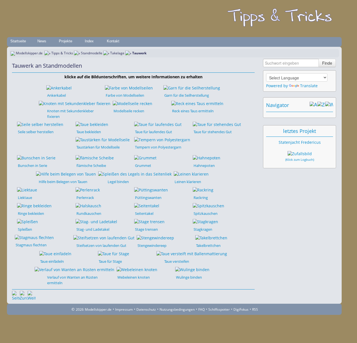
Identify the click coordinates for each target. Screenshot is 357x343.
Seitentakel (144, 213)
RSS (255, 309)
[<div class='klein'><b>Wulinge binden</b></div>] (192, 269)
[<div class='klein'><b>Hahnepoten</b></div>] (206, 157)
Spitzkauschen (206, 213)
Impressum (124, 309)
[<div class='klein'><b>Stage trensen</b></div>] (149, 221)
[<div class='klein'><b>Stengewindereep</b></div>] (155, 237)
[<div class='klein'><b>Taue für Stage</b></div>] (113, 253)
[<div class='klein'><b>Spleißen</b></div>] (27, 221)
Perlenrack (85, 197)
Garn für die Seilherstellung (186, 95)
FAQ (201, 309)
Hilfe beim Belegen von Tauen (63, 181)
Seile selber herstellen (36, 131)
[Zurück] (24, 295)
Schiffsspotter (219, 309)
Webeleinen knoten (133, 277)
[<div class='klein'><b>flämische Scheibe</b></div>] (95, 157)
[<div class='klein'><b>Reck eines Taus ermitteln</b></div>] (197, 103)
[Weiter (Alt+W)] (329, 105)
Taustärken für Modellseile (98, 147)
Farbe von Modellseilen (125, 95)
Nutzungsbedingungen (177, 309)
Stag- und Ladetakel (92, 229)
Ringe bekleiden (31, 213)
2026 (80, 309)
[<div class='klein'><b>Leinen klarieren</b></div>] (191, 173)
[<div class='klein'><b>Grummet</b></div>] (145, 157)
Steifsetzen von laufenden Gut (101, 245)
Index (89, 41)
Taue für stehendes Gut (213, 131)
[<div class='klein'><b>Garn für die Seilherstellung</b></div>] (191, 87)
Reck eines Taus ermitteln (193, 110)
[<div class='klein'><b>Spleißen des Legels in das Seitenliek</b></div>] (135, 173)
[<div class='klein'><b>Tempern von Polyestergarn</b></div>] (162, 139)
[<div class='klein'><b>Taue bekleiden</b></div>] (92, 124)
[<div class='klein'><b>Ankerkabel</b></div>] (59, 87)
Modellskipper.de (29, 53)
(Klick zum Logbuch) (299, 160)
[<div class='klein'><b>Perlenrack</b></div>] (88, 189)
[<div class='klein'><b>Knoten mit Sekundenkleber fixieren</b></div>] (74, 103)
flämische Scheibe (91, 165)
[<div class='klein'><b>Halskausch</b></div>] (88, 205)
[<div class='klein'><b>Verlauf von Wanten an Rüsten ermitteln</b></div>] (74, 269)
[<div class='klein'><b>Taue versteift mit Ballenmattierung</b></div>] (191, 253)
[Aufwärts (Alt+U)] (313, 105)
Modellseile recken (129, 110)
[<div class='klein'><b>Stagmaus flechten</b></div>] (34, 237)
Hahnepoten (204, 165)
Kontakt (113, 41)
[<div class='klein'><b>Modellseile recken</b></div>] (132, 103)
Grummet (143, 165)
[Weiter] (31, 295)
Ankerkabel (56, 95)
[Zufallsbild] (300, 154)
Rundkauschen (88, 213)
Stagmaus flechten (31, 244)
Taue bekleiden (88, 131)
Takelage (117, 53)
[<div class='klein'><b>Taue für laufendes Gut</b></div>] (158, 124)
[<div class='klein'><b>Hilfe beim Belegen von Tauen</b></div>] (66, 173)
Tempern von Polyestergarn (158, 147)
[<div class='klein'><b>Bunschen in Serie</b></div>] (36, 157)
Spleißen (25, 229)
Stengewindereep (152, 245)
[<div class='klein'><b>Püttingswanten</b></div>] (151, 189)
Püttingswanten (148, 197)
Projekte (65, 41)
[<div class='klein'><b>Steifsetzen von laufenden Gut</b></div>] (103, 237)
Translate (309, 85)
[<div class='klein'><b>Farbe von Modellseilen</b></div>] (129, 87)
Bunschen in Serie (32, 165)
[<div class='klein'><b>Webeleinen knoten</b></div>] (137, 269)
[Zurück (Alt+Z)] (321, 105)
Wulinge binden (189, 277)
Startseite (18, 41)
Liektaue (25, 197)
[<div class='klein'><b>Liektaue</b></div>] (27, 189)
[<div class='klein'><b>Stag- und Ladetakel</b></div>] (96, 221)
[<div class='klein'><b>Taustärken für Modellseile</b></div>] (103, 139)
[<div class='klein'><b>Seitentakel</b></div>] (146, 205)
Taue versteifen (176, 261)
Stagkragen (203, 229)
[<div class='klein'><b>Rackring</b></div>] (203, 189)
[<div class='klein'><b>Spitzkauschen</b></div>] (208, 205)
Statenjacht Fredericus (300, 142)
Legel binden (118, 181)
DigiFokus (241, 309)
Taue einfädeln (52, 261)
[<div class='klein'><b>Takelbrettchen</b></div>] (211, 237)
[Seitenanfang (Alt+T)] (16, 295)
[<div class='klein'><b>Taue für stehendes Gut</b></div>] (217, 124)
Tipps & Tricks (62, 53)
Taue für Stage (110, 261)
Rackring (201, 197)
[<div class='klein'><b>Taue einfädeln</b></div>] (55, 253)
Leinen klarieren (188, 181)
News (41, 41)
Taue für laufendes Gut (153, 131)
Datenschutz (146, 309)
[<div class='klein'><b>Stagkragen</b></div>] (205, 221)
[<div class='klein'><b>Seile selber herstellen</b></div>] (40, 124)
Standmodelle (91, 53)
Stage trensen (146, 229)
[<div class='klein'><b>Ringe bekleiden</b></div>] (34, 205)
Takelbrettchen (208, 245)
